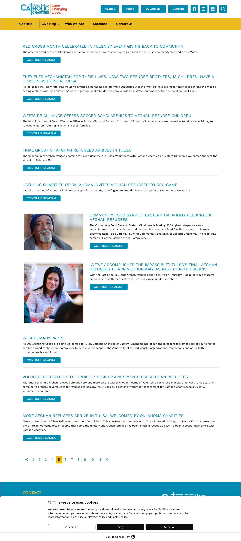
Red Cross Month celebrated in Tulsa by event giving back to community (103, 46)
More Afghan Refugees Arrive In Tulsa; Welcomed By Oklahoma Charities (103, 415)
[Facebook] (194, 9)
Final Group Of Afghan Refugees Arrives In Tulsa (77, 150)
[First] (26, 459)
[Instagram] (203, 9)
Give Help (48, 24)
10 (92, 459)
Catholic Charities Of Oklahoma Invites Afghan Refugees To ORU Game (100, 185)
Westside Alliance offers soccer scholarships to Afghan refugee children (107, 115)
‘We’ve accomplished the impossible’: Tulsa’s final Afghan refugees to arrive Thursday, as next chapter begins (153, 266)
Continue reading (41, 60)
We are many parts (43, 338)
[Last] (107, 459)
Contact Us (124, 24)
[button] (223, 9)
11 (99, 459)
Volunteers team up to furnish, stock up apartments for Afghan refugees (105, 377)
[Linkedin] (213, 9)
